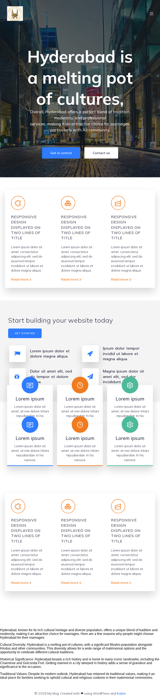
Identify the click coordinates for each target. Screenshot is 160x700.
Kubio (121, 693)
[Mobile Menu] (151, 13)
